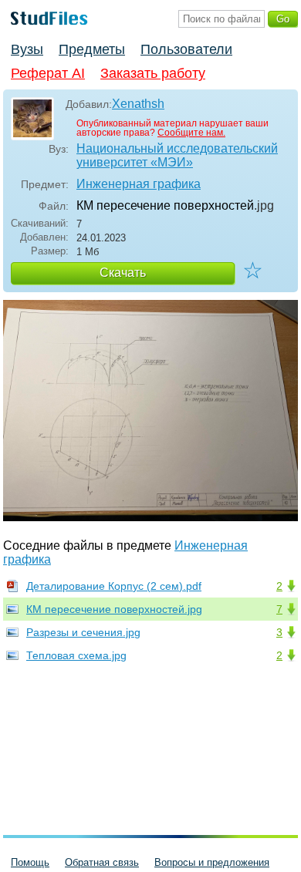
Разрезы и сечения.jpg (83, 632)
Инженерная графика (138, 183)
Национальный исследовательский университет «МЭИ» (177, 155)
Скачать (123, 272)
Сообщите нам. (191, 132)
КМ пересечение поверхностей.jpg (114, 609)
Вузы (27, 49)
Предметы (92, 49)
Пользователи (186, 49)
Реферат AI (48, 73)
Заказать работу (152, 73)
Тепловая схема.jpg (76, 655)
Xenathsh (138, 103)
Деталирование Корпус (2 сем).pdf (113, 586)
